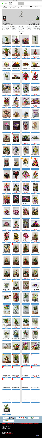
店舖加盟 (36, 0)
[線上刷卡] (21, 417)
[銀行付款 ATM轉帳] (8, 417)
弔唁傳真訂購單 (37, 6)
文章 (26, 6)
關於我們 (16, 6)
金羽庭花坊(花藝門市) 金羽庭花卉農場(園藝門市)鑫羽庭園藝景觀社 (9, 0)
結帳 (38, 0)
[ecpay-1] (8, 420)
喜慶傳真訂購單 (32, 6)
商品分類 (10, 6)
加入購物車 (6, 46)
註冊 (33, 0)
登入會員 (31, 0)
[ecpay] (33, 417)
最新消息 (21, 6)
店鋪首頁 (5, 6)
